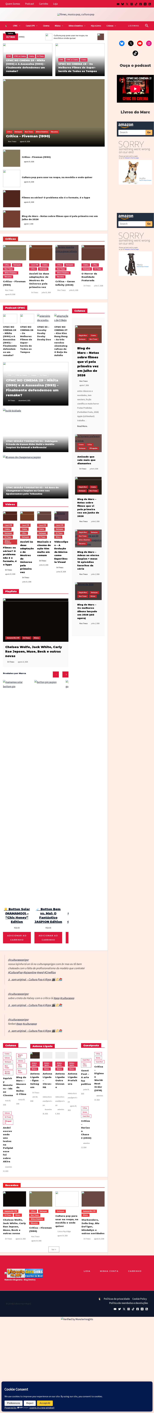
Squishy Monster (7, 1072)
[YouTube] (118, 4)
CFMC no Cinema (20, 56)
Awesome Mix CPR (13, 638)
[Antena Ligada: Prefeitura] (72, 1055)
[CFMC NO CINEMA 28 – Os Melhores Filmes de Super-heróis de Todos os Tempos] (27, 318)
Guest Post (86, 1060)
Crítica (9, 132)
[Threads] (145, 4)
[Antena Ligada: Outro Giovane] (60, 1055)
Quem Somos (13, 3)
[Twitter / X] (127, 4)
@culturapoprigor (18, 960)
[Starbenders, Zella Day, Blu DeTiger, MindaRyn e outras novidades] (93, 1199)
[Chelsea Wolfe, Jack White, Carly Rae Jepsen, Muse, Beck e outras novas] (35, 619)
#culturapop (67, 998)
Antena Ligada (34, 1064)
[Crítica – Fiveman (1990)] (54, 113)
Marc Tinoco (29, 132)
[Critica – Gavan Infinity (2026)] (67, 252)
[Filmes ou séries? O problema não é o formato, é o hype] (11, 198)
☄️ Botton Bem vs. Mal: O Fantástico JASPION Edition (48, 915)
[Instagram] (131, 4)
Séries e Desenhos (76, 25)
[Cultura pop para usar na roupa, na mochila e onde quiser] (11, 178)
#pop (56, 998)
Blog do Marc (26, 213)
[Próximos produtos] (65, 674)
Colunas (109, 25)
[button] (19, 25)
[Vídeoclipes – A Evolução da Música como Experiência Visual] (61, 516)
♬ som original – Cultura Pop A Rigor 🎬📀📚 (35, 979)
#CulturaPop (15, 972)
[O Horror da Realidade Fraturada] (93, 252)
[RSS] (149, 4)
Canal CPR (30, 25)
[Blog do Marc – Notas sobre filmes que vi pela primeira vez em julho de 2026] (11, 218)
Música (57, 25)
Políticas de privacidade (117, 1298)
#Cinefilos (50, 972)
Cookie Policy (139, 1298)
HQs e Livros (96, 25)
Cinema (46, 25)
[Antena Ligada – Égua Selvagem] (35, 1055)
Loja (55, 3)
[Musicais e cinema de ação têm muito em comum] (44, 516)
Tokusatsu (54, 132)
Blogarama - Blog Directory (24, 1279)
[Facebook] (140, 4)
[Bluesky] (122, 4)
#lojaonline (29, 972)
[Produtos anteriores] (56, 674)
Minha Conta (109, 1271)
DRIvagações (93, 448)
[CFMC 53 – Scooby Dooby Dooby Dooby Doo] (44, 318)
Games (98, 1058)
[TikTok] (136, 4)
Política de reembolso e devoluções (128, 1303)
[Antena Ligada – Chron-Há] (47, 1055)
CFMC (15, 25)
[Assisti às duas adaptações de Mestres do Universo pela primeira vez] (40, 252)
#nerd (40, 972)
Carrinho (43, 3)
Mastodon (9, 1279)
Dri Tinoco (40, 56)
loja (87, 1271)
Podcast (29, 3)
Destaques (18, 132)
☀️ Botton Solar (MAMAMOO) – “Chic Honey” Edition (17, 915)
